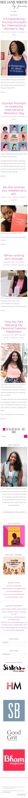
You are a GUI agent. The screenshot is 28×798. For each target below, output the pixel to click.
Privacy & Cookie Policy (7, 791)
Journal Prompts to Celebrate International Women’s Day (14, 108)
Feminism (13, 32)
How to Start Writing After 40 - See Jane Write (14, 628)
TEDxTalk (7, 303)
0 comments (21, 32)
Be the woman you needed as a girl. (14, 190)
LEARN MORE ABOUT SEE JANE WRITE (14, 512)
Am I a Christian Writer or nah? (14, 597)
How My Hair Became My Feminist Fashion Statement (14, 326)
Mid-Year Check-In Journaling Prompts (14, 588)
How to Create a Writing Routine (15, 630)
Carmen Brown (5, 609)
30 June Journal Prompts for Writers (14, 594)
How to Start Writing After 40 (14, 591)
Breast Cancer (20, 262)
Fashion (16, 335)
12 (23, 429)
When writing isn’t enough (14, 257)
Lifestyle (6, 337)
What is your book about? (14, 586)
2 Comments (13, 337)
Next (14, 432)
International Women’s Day (9, 161)
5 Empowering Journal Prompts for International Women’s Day (14, 23)
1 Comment (14, 265)
